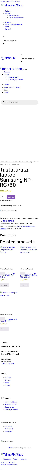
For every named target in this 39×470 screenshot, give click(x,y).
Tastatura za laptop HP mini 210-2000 (8, 320)
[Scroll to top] (1, 469)
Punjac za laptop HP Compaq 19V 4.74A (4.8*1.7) (7, 275)
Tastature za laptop (10, 162)
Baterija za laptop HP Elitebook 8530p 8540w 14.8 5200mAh (28, 275)
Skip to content (5, 1)
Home (2, 162)
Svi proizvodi (21, 226)
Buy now (11, 197)
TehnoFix (11, 448)
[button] (6, 200)
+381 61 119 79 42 (8, 462)
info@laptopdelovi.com (9, 465)
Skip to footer (15, 1)
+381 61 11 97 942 (8, 221)
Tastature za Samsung (24, 162)
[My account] (4, 44)
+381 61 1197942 (7, 364)
